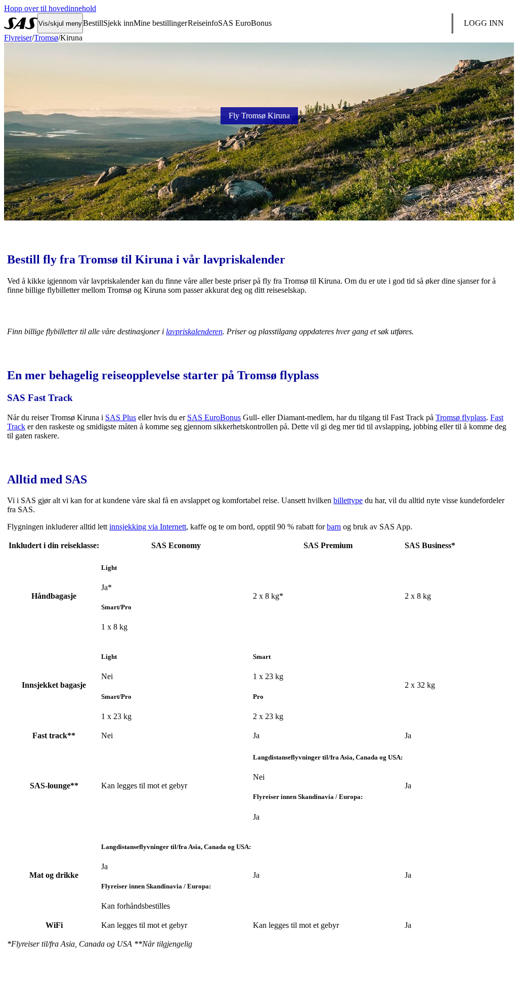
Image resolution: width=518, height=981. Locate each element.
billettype (348, 500)
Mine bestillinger (160, 23)
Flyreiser (18, 37)
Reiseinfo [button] (203, 23)
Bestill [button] (93, 23)
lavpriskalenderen (194, 331)
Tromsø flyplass (461, 417)
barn (334, 526)
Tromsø (46, 37)
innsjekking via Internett (147, 526)
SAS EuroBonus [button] (245, 23)
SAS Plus (120, 417)
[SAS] (20, 23)
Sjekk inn (118, 23)
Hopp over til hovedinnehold (50, 8)
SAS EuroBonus (214, 417)
